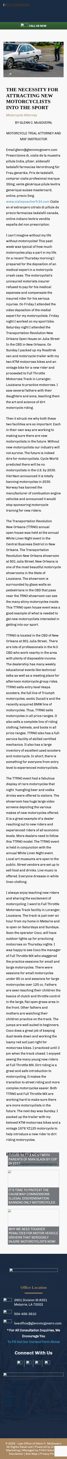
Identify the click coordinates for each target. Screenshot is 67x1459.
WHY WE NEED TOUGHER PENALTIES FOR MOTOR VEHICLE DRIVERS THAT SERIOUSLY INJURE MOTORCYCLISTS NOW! (33, 1235)
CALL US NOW (37, 26)
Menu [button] (59, 11)
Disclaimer (16, 1453)
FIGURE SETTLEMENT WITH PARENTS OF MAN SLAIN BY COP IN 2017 (33, 1159)
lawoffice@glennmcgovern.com (38, 1323)
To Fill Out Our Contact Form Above (34, 1342)
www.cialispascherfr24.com (27, 202)
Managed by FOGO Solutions (41, 1450)
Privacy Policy (48, 1453)
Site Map (31, 1453)
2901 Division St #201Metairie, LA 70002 (30, 1302)
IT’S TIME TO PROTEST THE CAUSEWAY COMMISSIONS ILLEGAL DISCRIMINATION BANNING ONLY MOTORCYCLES (32, 1196)
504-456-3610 (25, 1314)
